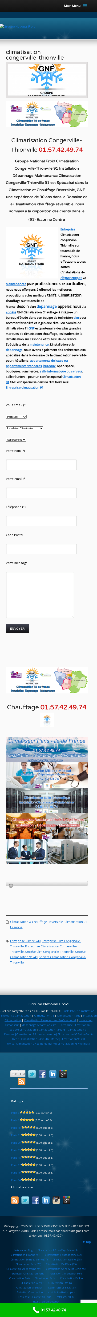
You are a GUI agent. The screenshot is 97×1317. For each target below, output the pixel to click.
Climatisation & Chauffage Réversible (36, 922)
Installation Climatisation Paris (65, 1273)
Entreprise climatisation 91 (24, 387)
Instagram (56, 1200)
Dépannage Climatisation (62, 1287)
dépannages (71, 277)
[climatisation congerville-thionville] (47, 80)
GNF (31, 328)
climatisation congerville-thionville (35, 55)
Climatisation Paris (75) (28, 1264)
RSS (21, 1081)
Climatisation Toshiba (60, 1283)
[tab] (47, 883)
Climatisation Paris (68, 1015)
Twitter (32, 1074)
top (88, 1242)
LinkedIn (53, 1074)
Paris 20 (16, 1142)
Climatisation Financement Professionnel (50, 1020)
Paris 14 (16, 1180)
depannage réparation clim (39, 1025)
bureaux (49, 366)
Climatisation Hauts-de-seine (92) (63, 1254)
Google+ (63, 1074)
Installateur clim (65, 1297)
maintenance (39, 344)
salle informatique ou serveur (61, 371)
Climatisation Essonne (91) (25, 1254)
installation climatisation (46, 1301)
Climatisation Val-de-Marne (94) (23, 1269)
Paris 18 (16, 1127)
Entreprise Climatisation (16, 1015)
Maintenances (16, 284)
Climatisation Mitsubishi (29, 1287)
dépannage (47, 306)
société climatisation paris (61, 1292)
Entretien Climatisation (30, 1292)
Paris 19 (16, 1172)
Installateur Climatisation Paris (27, 1273)
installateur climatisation (79, 1011)
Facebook (42, 1074)
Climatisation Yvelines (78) (67, 1259)
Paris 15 (16, 1157)
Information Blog (23, 1250)
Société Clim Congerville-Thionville (49, 951)
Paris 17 (16, 1165)
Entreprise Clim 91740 (25, 941)
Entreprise (68, 229)
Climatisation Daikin (71, 1278)
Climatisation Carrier (31, 1283)
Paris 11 (16, 1135)
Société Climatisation (22, 1029)
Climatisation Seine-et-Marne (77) (29, 1259)
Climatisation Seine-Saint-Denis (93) (66, 1269)
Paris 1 (15, 1120)
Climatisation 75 (44, 1015)
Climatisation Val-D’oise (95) (61, 1264)
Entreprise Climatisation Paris (34, 1297)
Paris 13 (16, 1150)
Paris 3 (15, 1112)
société (11, 312)
